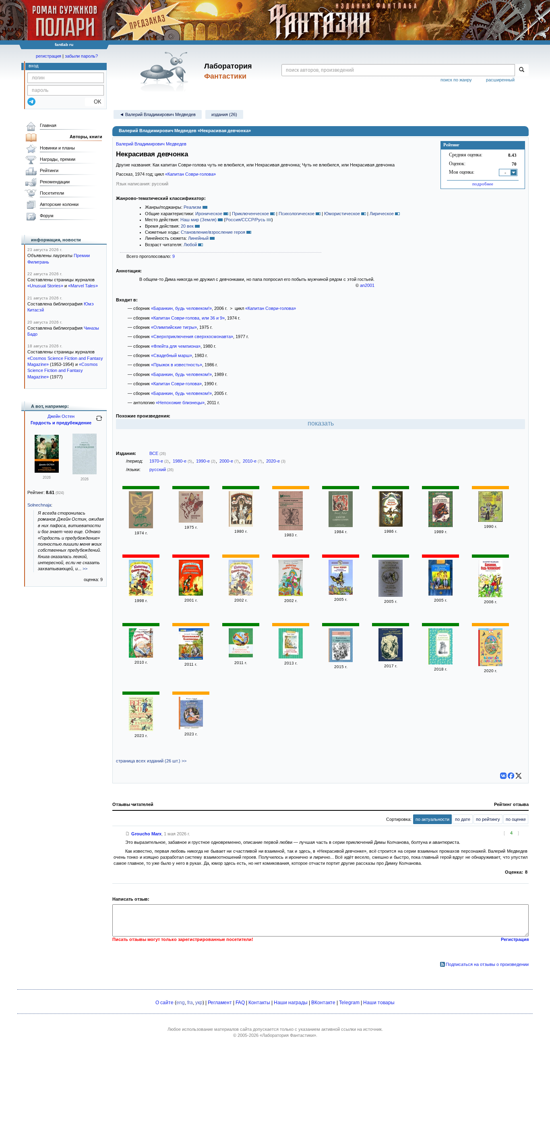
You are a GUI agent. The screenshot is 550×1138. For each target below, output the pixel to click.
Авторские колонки (59, 204)
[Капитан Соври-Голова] (141, 656)
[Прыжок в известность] (390, 525)
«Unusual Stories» (45, 285)
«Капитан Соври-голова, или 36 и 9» (188, 318)
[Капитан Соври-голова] (490, 520)
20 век (187, 226)
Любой (190, 244)
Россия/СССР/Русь (245, 219)
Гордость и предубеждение (61, 422)
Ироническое (208, 213)
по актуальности (432, 819)
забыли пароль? (81, 56)
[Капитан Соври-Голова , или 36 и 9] (241, 656)
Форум (47, 215)
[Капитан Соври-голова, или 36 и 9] (291, 594)
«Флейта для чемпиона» (176, 346)
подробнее (482, 183)
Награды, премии (57, 159)
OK (94, 102)
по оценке (516, 819)
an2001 (367, 285)
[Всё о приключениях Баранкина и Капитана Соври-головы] (141, 729)
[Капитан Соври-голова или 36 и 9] (141, 526)
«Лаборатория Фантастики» (288, 1035)
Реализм (192, 207)
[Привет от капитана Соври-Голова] (191, 594)
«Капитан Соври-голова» (190, 174)
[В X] (518, 776)
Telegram (349, 1002)
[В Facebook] (511, 776)
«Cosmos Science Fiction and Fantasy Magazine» (62, 370)
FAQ (240, 1002)
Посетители (52, 193)
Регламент (220, 1002)
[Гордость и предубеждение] (47, 471)
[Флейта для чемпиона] (241, 525)
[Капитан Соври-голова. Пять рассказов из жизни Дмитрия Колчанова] (341, 525)
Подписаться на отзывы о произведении (487, 964)
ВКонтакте (323, 1002)
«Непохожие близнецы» (180, 402)
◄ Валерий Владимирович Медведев (158, 114)
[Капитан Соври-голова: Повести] (440, 594)
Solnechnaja (39, 505)
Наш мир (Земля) (198, 219)
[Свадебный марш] (291, 528)
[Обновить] (99, 421)
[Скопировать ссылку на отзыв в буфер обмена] (127, 833)
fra (190, 1002)
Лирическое (382, 213)
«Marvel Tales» (83, 285)
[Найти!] (522, 70)
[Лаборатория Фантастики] (165, 71)
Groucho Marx (146, 833)
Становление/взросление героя (213, 232)
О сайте (164, 1002)
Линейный (198, 238)
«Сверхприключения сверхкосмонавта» (192, 336)
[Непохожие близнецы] (191, 658)
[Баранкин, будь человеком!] (440, 525)
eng (180, 1002)
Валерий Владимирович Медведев (151, 143)
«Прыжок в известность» (176, 364)
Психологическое (296, 213)
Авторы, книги (86, 136)
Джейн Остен (61, 416)
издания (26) (224, 114)
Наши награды (291, 1002)
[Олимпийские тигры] (191, 521)
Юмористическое (342, 213)
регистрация (48, 56)
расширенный (500, 79)
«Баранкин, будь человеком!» (181, 308)
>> (85, 568)
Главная (48, 125)
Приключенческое (250, 213)
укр (199, 1002)
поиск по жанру (456, 79)
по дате (462, 819)
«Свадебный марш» (171, 355)
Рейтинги (49, 170)
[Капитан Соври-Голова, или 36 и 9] (291, 656)
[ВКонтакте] (503, 776)
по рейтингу (488, 819)
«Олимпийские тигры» (174, 327)
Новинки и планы (57, 147)
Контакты (259, 1002)
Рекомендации (55, 181)
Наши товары (379, 1002)
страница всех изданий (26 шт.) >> (151, 760)
